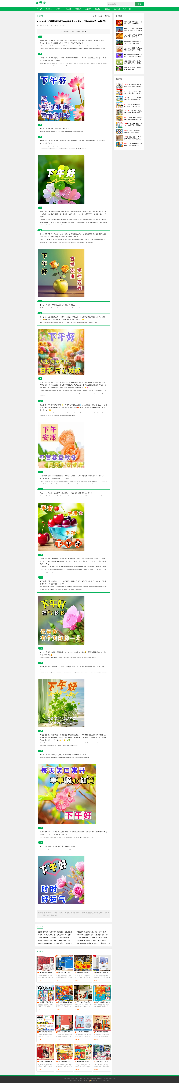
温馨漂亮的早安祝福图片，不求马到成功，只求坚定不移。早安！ (55, 943)
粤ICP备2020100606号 (82, 1080)
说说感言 (88, 9)
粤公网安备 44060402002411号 (100, 1080)
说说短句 (49, 9)
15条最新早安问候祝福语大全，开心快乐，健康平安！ (93, 943)
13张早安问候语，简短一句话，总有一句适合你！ (53, 937)
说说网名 (59, 9)
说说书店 (117, 9)
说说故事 (78, 9)
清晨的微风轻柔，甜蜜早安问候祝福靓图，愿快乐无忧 (55, 932)
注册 (124, 9)
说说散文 (107, 9)
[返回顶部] (175, 973)
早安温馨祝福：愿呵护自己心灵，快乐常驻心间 (91, 940)
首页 (94, 16)
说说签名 (68, 9)
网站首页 (39, 9)
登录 (130, 9)
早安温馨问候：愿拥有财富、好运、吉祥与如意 (91, 932)
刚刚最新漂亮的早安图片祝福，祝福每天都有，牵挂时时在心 (55, 940)
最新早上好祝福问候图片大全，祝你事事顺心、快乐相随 (93, 935)
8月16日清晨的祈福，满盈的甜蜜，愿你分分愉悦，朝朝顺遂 (93, 937)
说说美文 (97, 9)
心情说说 (107, 16)
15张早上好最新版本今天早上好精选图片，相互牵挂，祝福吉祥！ (55, 935)
